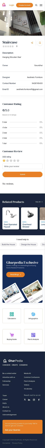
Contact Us (6, 411)
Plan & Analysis (29, 381)
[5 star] (18, 160)
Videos (26, 385)
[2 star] (7, 160)
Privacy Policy (17, 443)
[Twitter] (25, 399)
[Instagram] (34, 399)
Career (5, 399)
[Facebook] (38, 399)
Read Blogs (14, 274)
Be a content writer (9, 373)
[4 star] (14, 160)
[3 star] (11, 160)
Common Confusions (32, 377)
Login (11, 5)
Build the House (8, 244)
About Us (5, 407)
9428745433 (37, 83)
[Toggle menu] (41, 5)
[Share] (32, 42)
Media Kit (27, 373)
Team (4, 395)
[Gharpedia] (13, 360)
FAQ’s (4, 403)
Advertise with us (8, 377)
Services (5, 385)
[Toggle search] (36, 5)
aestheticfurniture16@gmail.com (29, 89)
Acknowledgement (9, 415)
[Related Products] (22, 214)
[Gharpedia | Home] (4, 4)
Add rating (6, 157)
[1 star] (4, 160)
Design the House (28, 244)
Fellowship (6, 381)
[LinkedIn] (29, 399)
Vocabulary (28, 389)
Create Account (24, 5)
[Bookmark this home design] (39, 42)
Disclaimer (6, 443)
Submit (22, 174)
